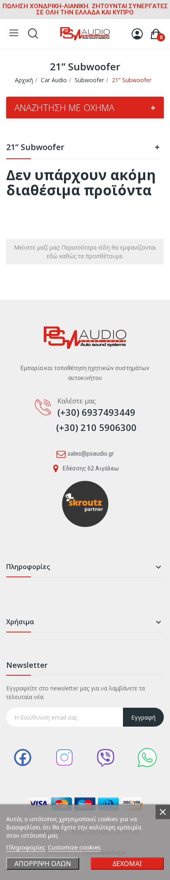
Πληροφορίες (25, 847)
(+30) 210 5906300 (96, 427)
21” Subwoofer (83, 148)
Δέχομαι (127, 863)
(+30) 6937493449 (96, 412)
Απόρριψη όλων (42, 863)
